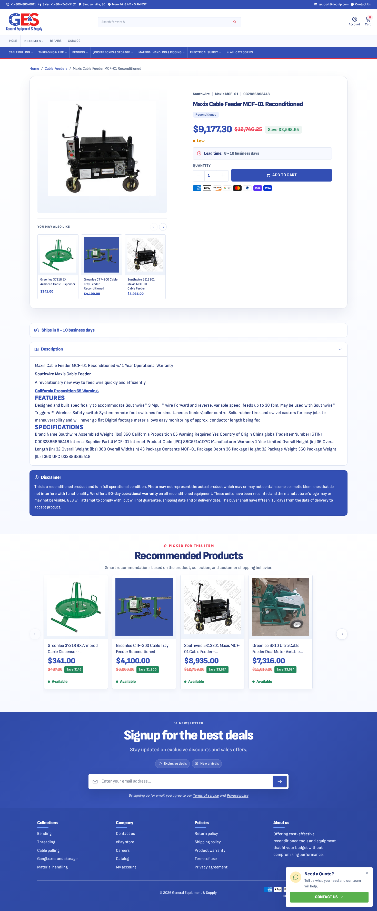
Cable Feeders (56, 68)
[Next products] (342, 634)
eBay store (125, 842)
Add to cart (284, 175)
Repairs (56, 41)
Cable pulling (48, 850)
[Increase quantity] (223, 175)
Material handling (52, 867)
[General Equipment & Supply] (24, 22)
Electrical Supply (204, 52)
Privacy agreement (211, 867)
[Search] (235, 22)
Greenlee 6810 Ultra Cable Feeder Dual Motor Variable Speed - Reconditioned (276, 649)
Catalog (74, 41)
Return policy (206, 833)
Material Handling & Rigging (160, 52)
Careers (123, 850)
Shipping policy (208, 842)
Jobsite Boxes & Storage (111, 52)
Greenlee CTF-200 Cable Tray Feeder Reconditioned (142, 648)
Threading (46, 842)
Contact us (125, 833)
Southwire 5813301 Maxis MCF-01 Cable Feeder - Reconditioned (212, 649)
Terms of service (206, 795)
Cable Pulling (19, 52)
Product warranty (210, 850)
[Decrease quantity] (198, 175)
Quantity (202, 165)
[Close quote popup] (367, 873)
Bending (78, 52)
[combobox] (166, 22)
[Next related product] (163, 227)
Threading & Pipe (51, 52)
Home (13, 41)
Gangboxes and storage (57, 858)
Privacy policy (238, 795)
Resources (32, 41)
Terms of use (206, 858)
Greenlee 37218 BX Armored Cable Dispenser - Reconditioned (73, 649)
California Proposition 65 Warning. (67, 391)
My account (126, 867)
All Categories (241, 52)
